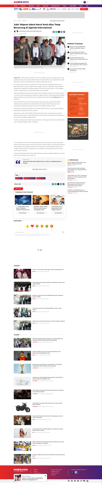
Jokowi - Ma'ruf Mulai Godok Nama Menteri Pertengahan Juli (32, 478)
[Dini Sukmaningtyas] (73, 104)
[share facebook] (53, 32)
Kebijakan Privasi (55, 471)
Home (15, 5)
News (19, 20)
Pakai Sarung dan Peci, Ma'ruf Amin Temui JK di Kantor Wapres (48, 321)
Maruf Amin (37, 77)
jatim (72, 9)
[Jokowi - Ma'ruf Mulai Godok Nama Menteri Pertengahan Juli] (18, 478)
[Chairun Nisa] (73, 99)
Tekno (64, 5)
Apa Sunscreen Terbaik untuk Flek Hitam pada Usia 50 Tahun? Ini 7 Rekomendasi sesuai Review (76, 184)
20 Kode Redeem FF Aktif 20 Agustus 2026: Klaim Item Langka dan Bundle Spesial (78, 54)
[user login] (84, 2)
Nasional (23, 5)
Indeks (88, 5)
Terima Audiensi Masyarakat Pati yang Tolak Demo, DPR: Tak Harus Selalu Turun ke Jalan (78, 65)
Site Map (53, 475)
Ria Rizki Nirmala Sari (36, 31)
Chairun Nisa (81, 98)
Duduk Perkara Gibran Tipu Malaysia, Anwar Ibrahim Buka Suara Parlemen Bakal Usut (79, 59)
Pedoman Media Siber (56, 469)
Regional (83, 9)
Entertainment (55, 5)
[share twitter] (59, 32)
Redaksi (36, 469)
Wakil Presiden (25, 77)
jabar (68, 9)
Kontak (35, 471)
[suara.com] (21, 2)
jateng (77, 9)
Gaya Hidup (73, 5)
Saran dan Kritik (54, 473)
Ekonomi (31, 5)
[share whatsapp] (56, 32)
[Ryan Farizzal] (73, 114)
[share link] (64, 32)
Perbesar (62, 37)
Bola (38, 5)
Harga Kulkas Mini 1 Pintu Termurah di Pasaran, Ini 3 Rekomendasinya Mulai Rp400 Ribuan (77, 177)
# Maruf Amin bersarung (29, 178)
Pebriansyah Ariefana (24, 31)
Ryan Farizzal (81, 113)
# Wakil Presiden (41, 178)
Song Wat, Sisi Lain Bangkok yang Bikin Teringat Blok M (77, 136)
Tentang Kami (37, 473)
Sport (81, 5)
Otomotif (45, 5)
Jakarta (64, 9)
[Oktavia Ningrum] (74, 109)
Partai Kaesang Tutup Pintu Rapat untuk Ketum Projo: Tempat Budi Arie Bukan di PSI (77, 170)
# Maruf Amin (19, 178)
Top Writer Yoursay (76, 94)
